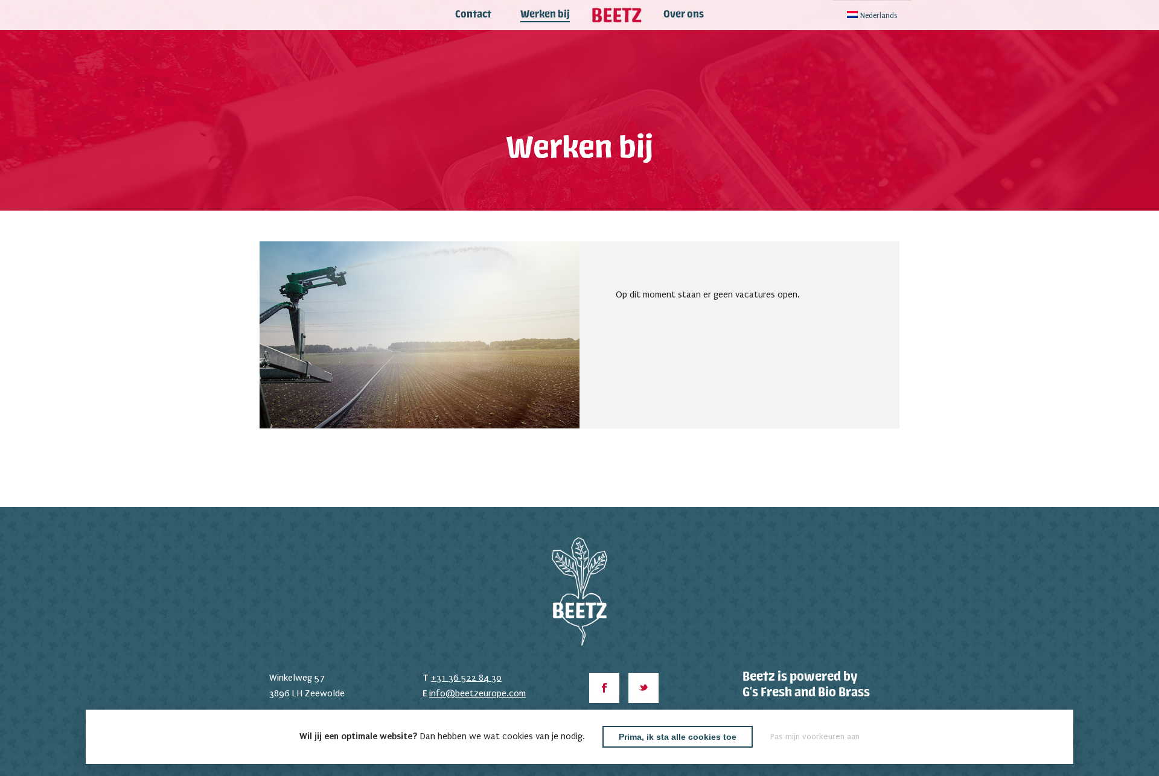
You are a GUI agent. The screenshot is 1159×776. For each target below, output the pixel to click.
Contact (473, 15)
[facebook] (604, 688)
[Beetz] (616, 15)
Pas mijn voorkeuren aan (815, 736)
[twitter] (643, 688)
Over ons (683, 15)
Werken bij (545, 15)
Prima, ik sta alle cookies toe (677, 737)
